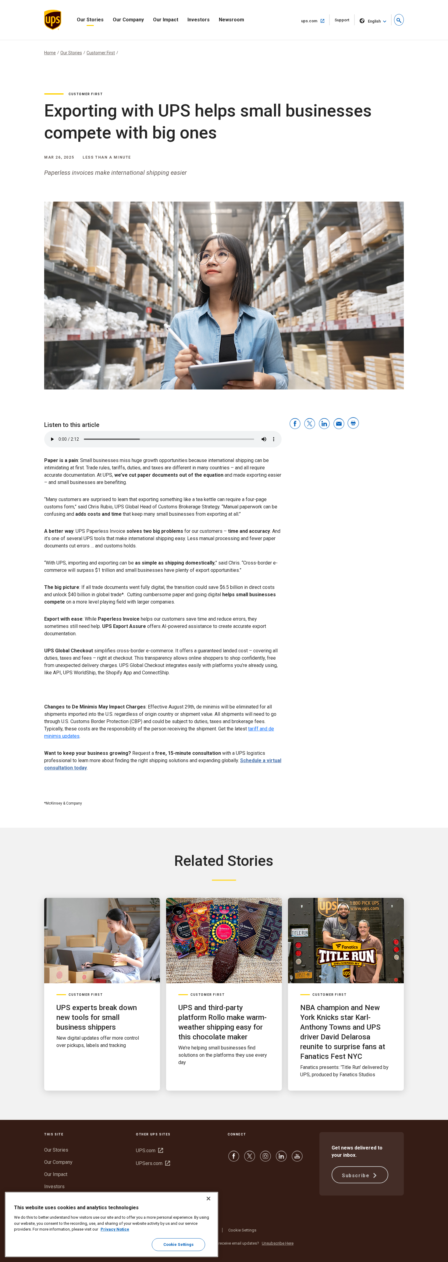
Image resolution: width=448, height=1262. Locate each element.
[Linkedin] (281, 1159)
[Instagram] (265, 1159)
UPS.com (149, 1150)
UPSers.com (153, 1163)
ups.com (315, 20)
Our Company (128, 20)
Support (345, 21)
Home (50, 52)
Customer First (101, 52)
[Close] (208, 1198)
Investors (198, 20)
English (374, 21)
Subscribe (356, 1175)
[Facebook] (234, 1159)
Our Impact (165, 20)
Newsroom (231, 20)
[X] (250, 1159)
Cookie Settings (242, 1230)
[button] (399, 20)
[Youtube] (297, 1159)
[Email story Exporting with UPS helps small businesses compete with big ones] (339, 424)
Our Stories (90, 20)
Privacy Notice (115, 1229)
